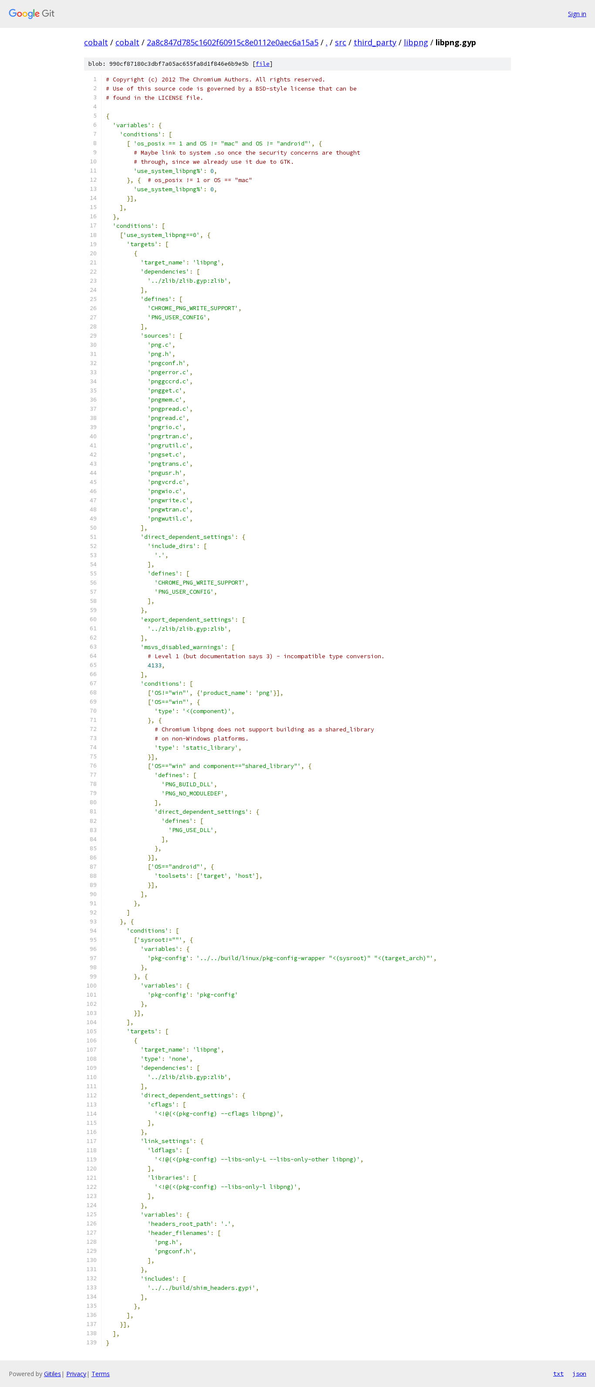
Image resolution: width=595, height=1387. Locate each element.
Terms (100, 1374)
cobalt (96, 42)
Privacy (76, 1374)
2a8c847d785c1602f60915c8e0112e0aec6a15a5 (232, 42)
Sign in (577, 14)
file (263, 64)
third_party (375, 42)
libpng (416, 42)
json (579, 1373)
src (340, 42)
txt (558, 1373)
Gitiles (52, 1374)
